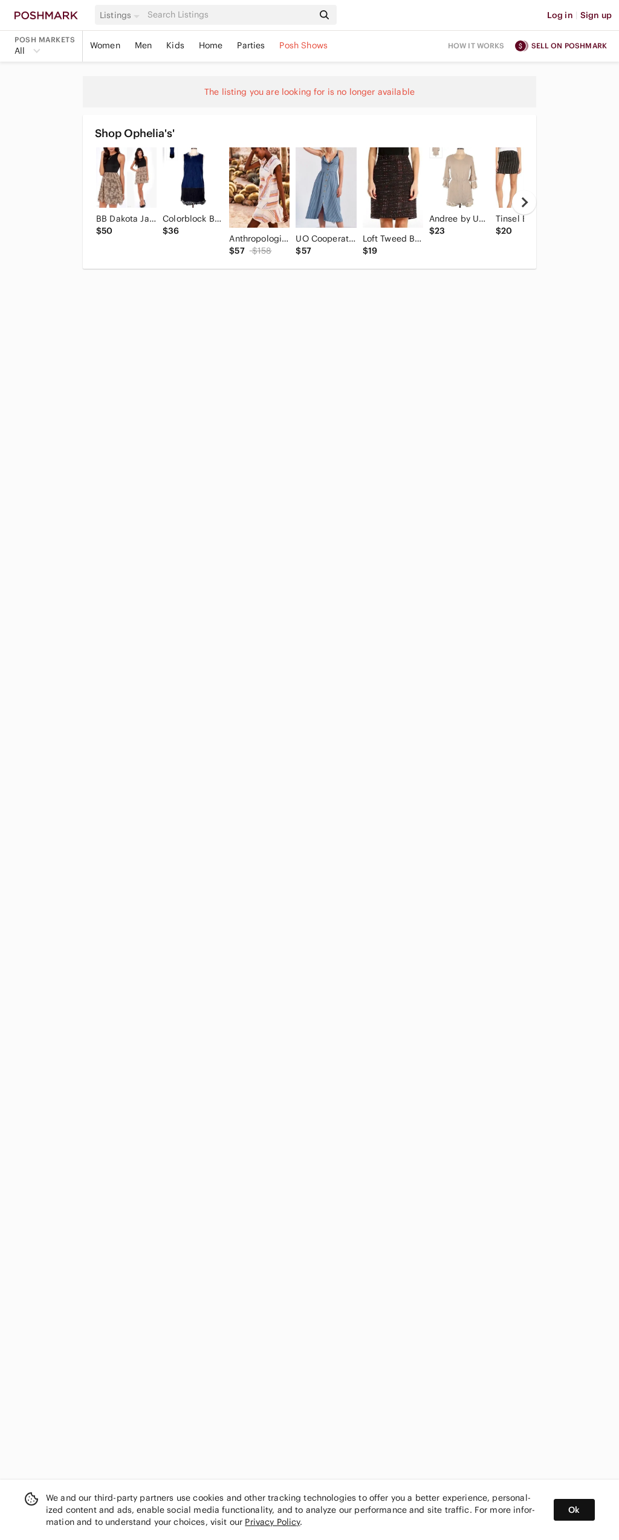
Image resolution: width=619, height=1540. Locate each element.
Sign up (596, 15)
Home (211, 45)
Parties (251, 45)
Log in (560, 15)
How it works (476, 45)
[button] (121, 15)
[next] (524, 202)
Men (143, 45)
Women (105, 45)
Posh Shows (303, 45)
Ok (574, 1509)
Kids (175, 45)
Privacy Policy (272, 1521)
